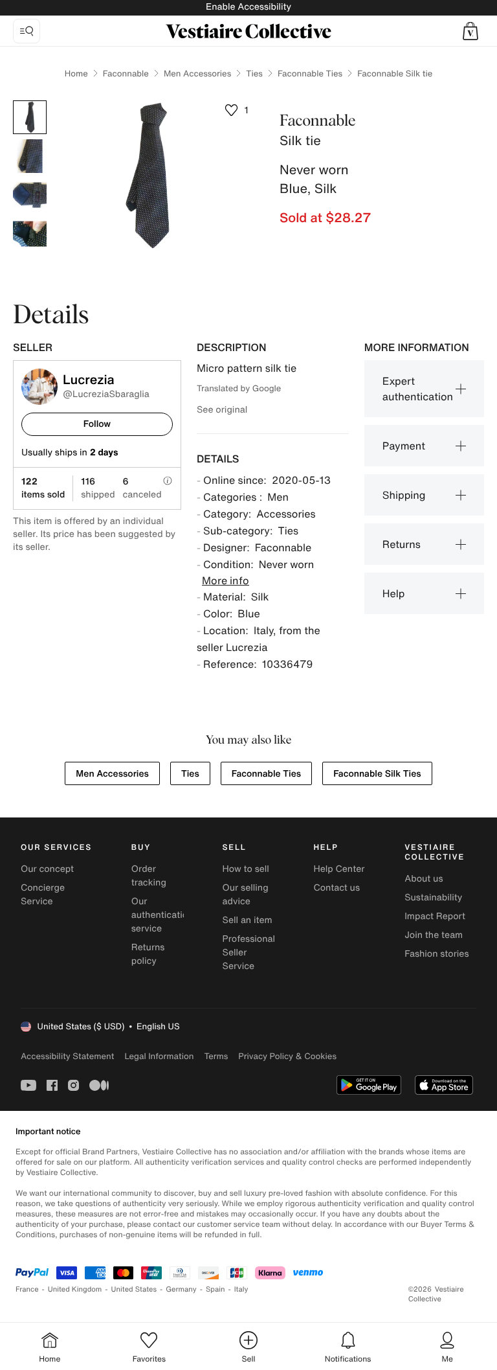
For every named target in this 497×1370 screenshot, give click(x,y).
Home (76, 73)
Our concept (47, 869)
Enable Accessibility (248, 7)
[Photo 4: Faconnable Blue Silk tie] (30, 234)
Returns (401, 544)
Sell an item (247, 920)
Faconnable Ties (310, 73)
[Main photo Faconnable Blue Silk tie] (30, 117)
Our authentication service (162, 915)
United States (134, 1289)
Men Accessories (197, 73)
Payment (403, 445)
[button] (470, 31)
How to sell (246, 869)
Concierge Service (43, 894)
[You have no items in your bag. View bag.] (470, 31)
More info (225, 580)
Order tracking (148, 875)
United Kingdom (75, 1289)
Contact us (336, 888)
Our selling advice (246, 894)
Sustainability (433, 897)
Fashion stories (436, 954)
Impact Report (434, 916)
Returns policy (148, 954)
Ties (254, 73)
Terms (216, 1056)
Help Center (338, 869)
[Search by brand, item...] (26, 31)
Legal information (158, 1056)
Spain (215, 1289)
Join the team (433, 935)
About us (423, 878)
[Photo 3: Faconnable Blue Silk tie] (30, 195)
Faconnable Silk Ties (377, 774)
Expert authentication (417, 388)
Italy (241, 1289)
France (27, 1289)
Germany (181, 1289)
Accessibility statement (67, 1056)
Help (393, 593)
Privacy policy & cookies (287, 1056)
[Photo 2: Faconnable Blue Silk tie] (30, 156)
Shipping (404, 495)
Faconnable (126, 73)
